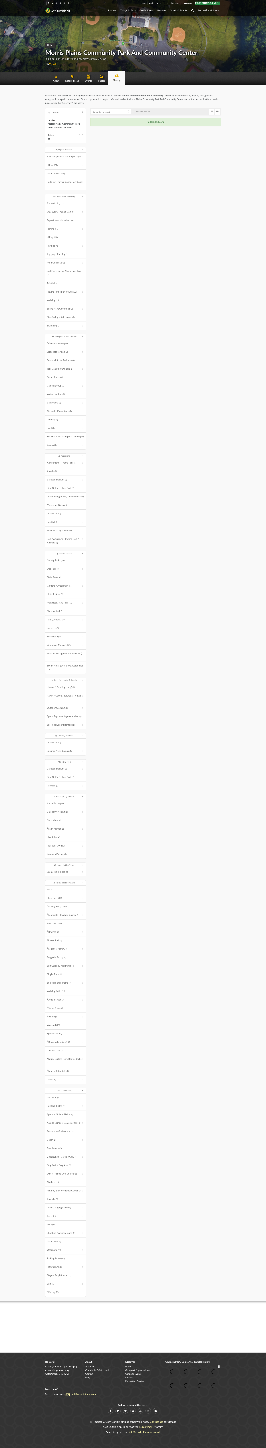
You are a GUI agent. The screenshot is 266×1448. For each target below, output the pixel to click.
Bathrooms (54, 403)
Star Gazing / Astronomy (61, 317)
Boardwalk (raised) (59, 1042)
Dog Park (53, 569)
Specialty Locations (65, 736)
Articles (151, 3)
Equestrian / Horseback (60, 220)
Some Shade (55, 1008)
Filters (56, 112)
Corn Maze (54, 820)
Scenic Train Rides (57, 872)
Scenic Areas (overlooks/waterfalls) (65, 667)
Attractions (65, 456)
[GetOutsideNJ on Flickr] (60, 3)
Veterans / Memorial (59, 645)
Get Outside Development (144, 1432)
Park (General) (56, 620)
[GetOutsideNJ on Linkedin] (72, 3)
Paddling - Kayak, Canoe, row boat (64, 184)
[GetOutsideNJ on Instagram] (68, 3)
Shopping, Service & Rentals (65, 680)
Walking (53, 300)
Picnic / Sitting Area (59, 1208)
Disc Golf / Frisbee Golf (60, 212)
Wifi (50, 1284)
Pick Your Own (55, 846)
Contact (189, 3)
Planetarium (54, 1267)
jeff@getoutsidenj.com (84, 1394)
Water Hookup (56, 394)
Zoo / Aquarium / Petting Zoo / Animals (63, 541)
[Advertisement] (133, 1326)
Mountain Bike (56, 173)
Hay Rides (53, 837)
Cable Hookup (55, 386)
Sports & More (65, 762)
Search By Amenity (64, 1091)
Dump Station (55, 377)
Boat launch (54, 1148)
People (161, 10)
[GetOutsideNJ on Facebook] (48, 3)
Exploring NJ (147, 1427)
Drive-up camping (57, 343)
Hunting (52, 246)
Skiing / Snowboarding (60, 309)
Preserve (53, 628)
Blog (87, 1378)
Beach (51, 1140)
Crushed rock (55, 1050)
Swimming (53, 326)
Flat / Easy (54, 898)
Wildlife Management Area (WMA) (64, 655)
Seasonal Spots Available (61, 360)
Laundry (52, 420)
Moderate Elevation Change (63, 915)
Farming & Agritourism (65, 797)
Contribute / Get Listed (97, 1370)
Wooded (53, 1025)
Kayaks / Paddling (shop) (61, 687)
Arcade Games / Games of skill (64, 1123)
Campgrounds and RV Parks (65, 337)
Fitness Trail (54, 940)
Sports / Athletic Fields (60, 1114)
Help (49, 45)
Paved (51, 1080)
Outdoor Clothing (57, 708)
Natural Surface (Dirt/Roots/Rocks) (64, 1061)
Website (53, 64)
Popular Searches (65, 150)
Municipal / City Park (59, 603)
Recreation (53, 637)
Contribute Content (174, 3)
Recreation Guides (208, 10)
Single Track (54, 974)
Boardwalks (54, 923)
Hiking (52, 165)
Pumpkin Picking (56, 854)
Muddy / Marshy (58, 949)
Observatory (54, 513)
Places (111, 10)
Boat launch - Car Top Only (62, 1157)
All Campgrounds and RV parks (64, 157)
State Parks (54, 577)
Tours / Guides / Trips (65, 865)
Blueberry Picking (57, 812)
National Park (55, 611)
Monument (54, 1241)
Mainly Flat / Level (59, 906)
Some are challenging (59, 983)
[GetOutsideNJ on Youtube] (64, 3)
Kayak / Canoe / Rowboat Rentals (64, 698)
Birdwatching (55, 203)
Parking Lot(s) (56, 1258)
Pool (50, 428)
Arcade (52, 471)
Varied (52, 1017)
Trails (51, 890)
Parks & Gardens (65, 554)
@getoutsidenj (202, 1362)
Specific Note (55, 1034)
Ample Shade (56, 1000)
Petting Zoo (55, 1292)
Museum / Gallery (57, 505)
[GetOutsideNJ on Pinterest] (56, 3)
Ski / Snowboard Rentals (61, 725)
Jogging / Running (58, 254)
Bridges (53, 932)
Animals (52, 1199)
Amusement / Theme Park (61, 463)
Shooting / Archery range (61, 1233)
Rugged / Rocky (56, 957)
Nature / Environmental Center (64, 1191)
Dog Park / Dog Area (59, 1165)
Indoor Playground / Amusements (65, 497)
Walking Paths (56, 991)
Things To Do (127, 10)
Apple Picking (55, 803)
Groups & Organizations (137, 1370)
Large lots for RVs (57, 352)
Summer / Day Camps (59, 530)
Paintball (52, 283)
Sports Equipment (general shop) (64, 716)
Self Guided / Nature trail (61, 966)
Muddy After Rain (58, 1071)
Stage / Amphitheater (59, 1275)
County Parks (55, 560)
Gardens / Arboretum (59, 586)
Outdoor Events (178, 10)
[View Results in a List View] (211, 112)
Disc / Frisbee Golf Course (62, 1174)
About (159, 3)
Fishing (52, 229)
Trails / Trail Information (65, 883)
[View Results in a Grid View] (217, 112)
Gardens (53, 1182)
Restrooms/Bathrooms (60, 1131)
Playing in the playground (62, 292)
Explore (129, 1378)
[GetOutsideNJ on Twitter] (52, 3)
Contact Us (156, 1422)
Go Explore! (145, 10)
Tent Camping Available (60, 369)
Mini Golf (53, 1097)
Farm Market (56, 829)
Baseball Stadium (57, 480)
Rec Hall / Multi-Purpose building (65, 436)
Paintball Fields (56, 1106)
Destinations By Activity (65, 197)
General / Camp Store (59, 411)
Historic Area (55, 594)
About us (89, 1366)
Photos (143, 3)
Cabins (51, 445)
